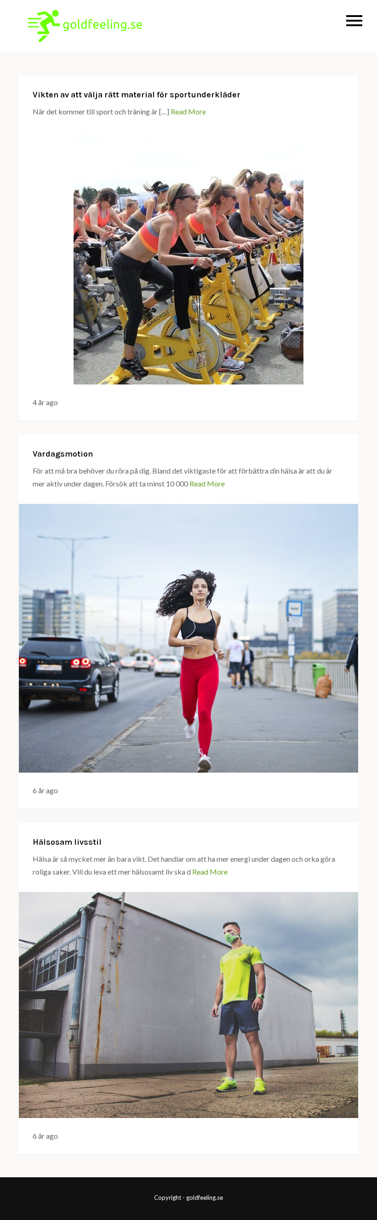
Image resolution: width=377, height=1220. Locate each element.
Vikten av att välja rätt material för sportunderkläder (136, 95)
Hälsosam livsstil (67, 842)
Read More (188, 111)
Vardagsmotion (63, 454)
